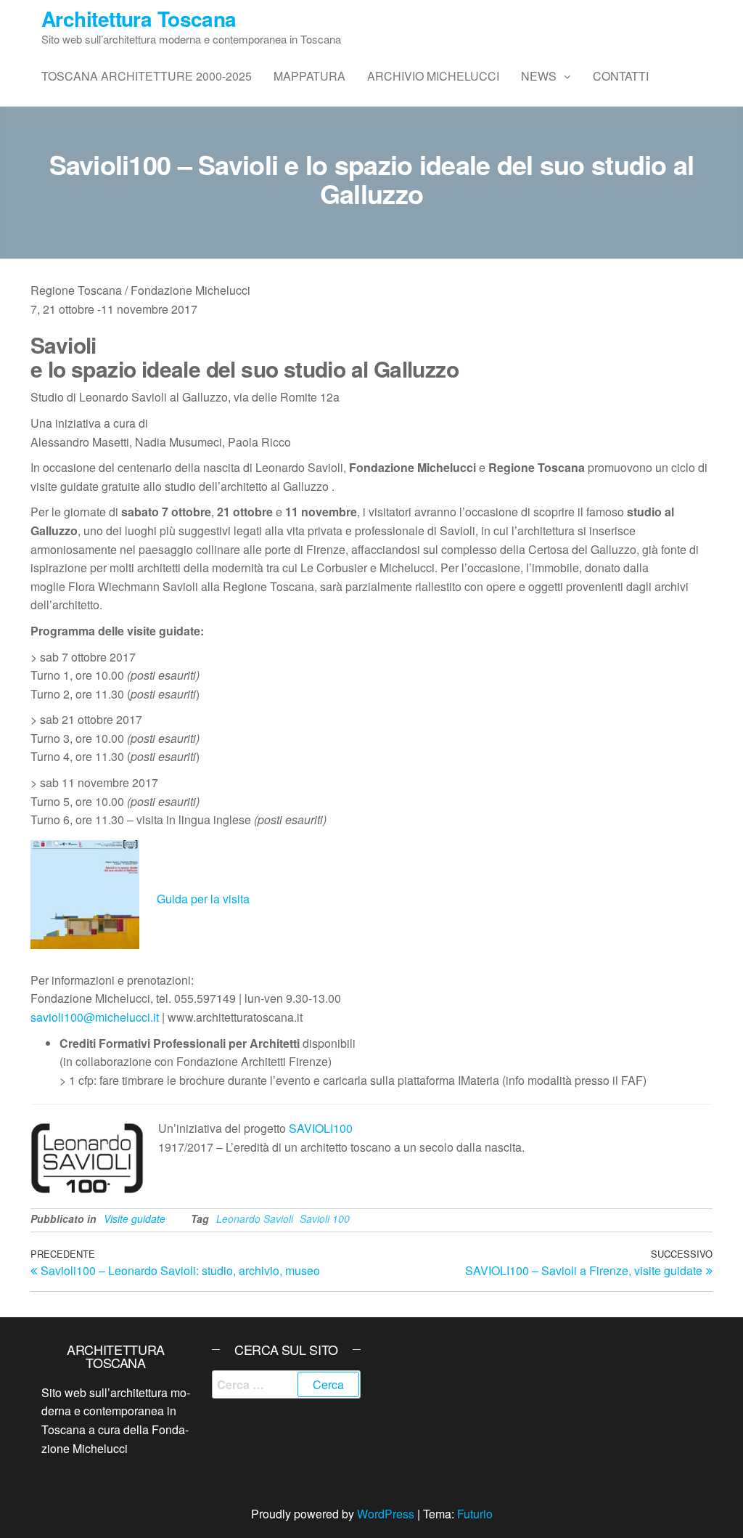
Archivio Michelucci (433, 76)
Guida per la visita (203, 898)
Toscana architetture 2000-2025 (146, 76)
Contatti (621, 76)
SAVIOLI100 (321, 1128)
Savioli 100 (325, 1218)
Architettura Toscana (139, 18)
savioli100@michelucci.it (94, 1017)
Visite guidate (134, 1218)
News (539, 76)
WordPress (385, 1513)
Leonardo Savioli (254, 1218)
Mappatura (309, 76)
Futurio (475, 1513)
